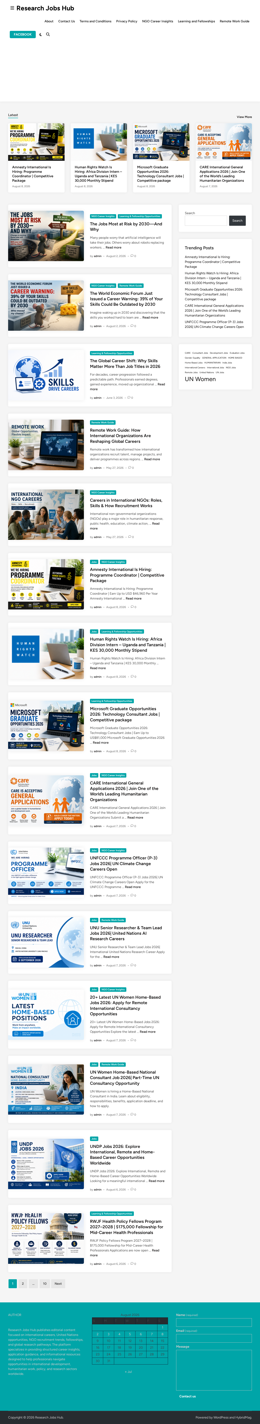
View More (244, 117)
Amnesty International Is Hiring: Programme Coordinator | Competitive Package (127, 575)
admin (98, 256)
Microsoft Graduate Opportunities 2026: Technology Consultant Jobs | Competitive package (125, 714)
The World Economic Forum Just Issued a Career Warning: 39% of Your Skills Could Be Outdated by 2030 (126, 299)
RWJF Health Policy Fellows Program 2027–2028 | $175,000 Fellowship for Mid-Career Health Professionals (126, 1227)
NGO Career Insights (157, 21)
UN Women (200, 378)
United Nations (206, 372)
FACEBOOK (23, 34)
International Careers (195, 367)
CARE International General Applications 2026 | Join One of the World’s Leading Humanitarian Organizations (214, 310)
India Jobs (227, 362)
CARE (188, 353)
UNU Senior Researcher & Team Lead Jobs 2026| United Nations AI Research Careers (126, 933)
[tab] (13, 114)
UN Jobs (220, 372)
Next (58, 1284)
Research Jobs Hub (45, 8)
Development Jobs (219, 353)
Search (190, 213)
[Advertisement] (130, 73)
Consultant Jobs (200, 353)
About (48, 21)
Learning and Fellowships (196, 21)
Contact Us (66, 21)
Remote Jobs (191, 372)
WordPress (221, 1417)
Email (186, 1331)
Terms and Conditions (95, 21)
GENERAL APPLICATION (214, 358)
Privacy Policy (126, 21)
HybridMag (243, 1417)
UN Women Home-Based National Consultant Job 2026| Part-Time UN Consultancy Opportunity (124, 1078)
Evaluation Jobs (237, 353)
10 (45, 1284)
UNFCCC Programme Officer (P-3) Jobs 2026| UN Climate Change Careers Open (123, 863)
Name (187, 1315)
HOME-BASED (235, 358)
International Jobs (215, 367)
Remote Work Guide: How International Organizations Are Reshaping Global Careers (120, 436)
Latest (13, 115)
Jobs (94, 562)
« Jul (128, 1372)
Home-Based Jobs (194, 362)
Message (182, 1346)
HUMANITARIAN (212, 362)
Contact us (187, 1396)
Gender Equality (192, 358)
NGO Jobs (231, 367)
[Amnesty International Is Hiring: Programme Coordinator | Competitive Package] (36, 142)
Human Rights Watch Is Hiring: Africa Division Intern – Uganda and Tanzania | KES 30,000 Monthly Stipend (128, 644)
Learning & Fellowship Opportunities (139, 216)
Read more (113, 247)
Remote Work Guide (234, 21)
